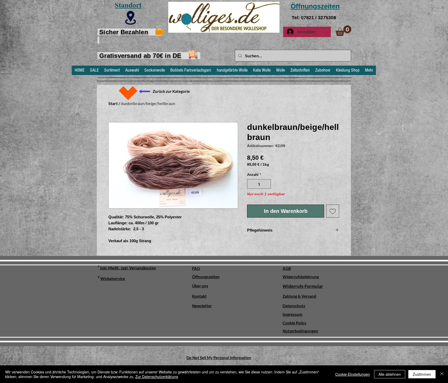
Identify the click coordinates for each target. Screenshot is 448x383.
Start (113, 103)
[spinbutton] (259, 184)
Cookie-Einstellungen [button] (352, 374)
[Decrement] (251, 184)
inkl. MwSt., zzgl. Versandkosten (128, 268)
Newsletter (202, 305)
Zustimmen (422, 374)
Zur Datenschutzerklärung (156, 376)
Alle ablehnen (390, 374)
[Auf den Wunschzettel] (332, 211)
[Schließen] (442, 374)
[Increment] (267, 184)
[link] (343, 30)
